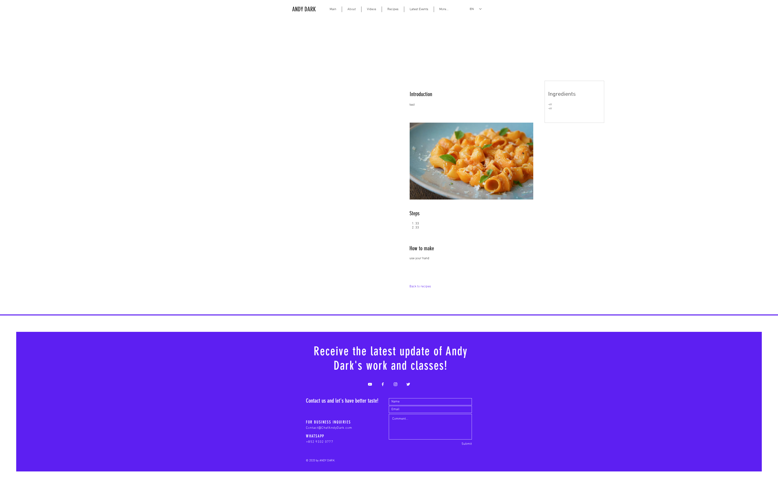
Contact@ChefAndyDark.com (329, 428)
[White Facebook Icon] (382, 384)
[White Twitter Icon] (408, 384)
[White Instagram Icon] (395, 384)
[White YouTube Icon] (370, 384)
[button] (444, 9)
